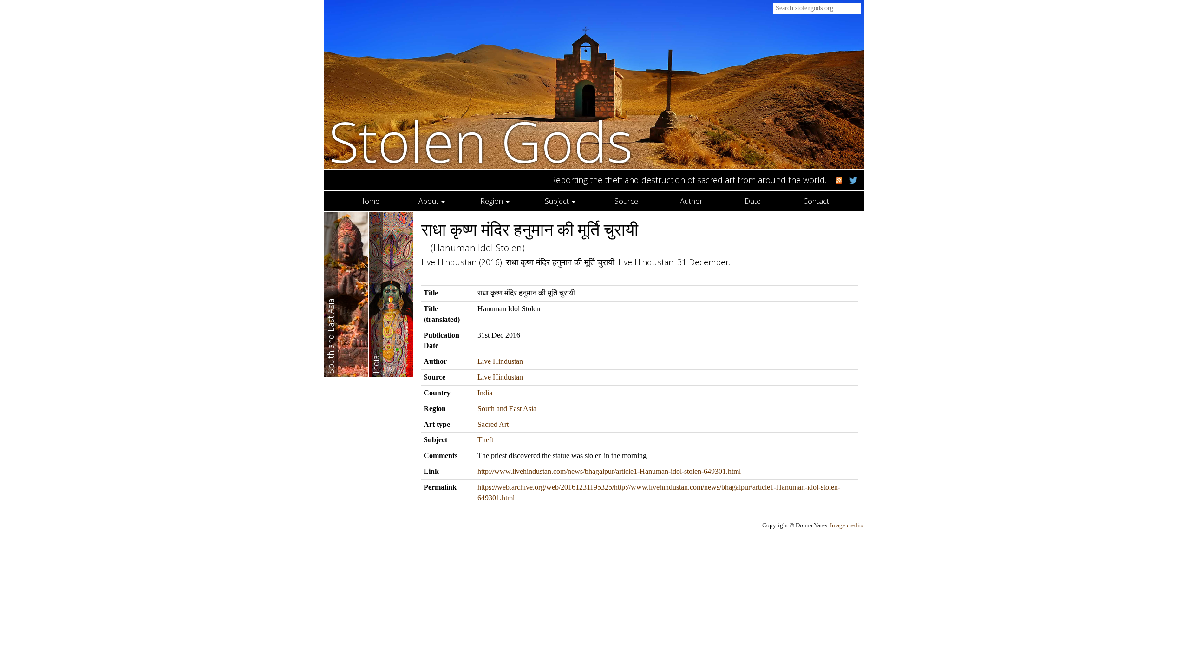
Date (753, 201)
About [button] (429, 201)
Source (626, 201)
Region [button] (492, 201)
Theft (485, 440)
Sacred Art (493, 424)
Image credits (846, 525)
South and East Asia (506, 409)
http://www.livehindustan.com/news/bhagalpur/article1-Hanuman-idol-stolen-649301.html (609, 471)
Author (691, 201)
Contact (816, 201)
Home (369, 201)
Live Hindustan (500, 361)
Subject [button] (558, 201)
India (484, 393)
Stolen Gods (481, 141)
